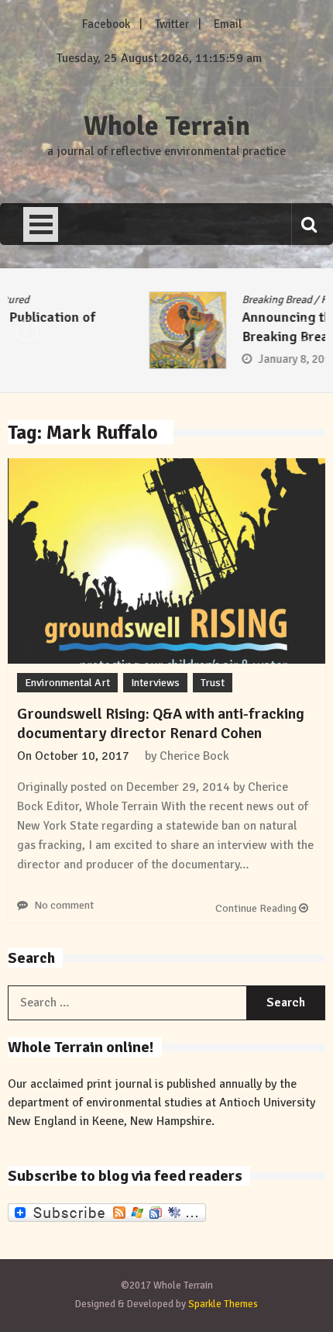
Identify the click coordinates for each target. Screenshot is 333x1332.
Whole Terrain (167, 126)
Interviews (155, 682)
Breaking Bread (139, 299)
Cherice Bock (194, 756)
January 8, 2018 (160, 359)
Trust (213, 682)
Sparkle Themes (223, 1304)
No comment (64, 905)
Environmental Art (67, 682)
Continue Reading (257, 908)
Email (228, 24)
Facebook (106, 24)
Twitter (172, 24)
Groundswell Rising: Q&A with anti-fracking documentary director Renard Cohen (160, 723)
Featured (204, 299)
